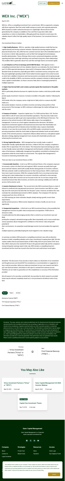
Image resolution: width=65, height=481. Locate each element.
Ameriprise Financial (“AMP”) (10, 298)
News (35, 451)
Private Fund (21, 451)
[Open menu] (62, 3)
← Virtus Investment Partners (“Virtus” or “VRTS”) (15, 352)
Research (36, 453)
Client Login (42, 3)
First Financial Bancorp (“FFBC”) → (50, 352)
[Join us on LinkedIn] (34, 440)
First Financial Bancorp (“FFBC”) (10, 305)
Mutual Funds (21, 453)
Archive (18, 293)
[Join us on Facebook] (27, 440)
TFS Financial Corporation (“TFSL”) (11, 302)
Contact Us (5, 453)
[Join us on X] (30, 440)
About (3, 451)
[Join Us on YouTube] (38, 440)
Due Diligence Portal (54, 3)
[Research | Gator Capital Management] (32, 351)
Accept (54, 474)
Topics (11, 293)
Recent (5, 293)
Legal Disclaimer (6, 456)
